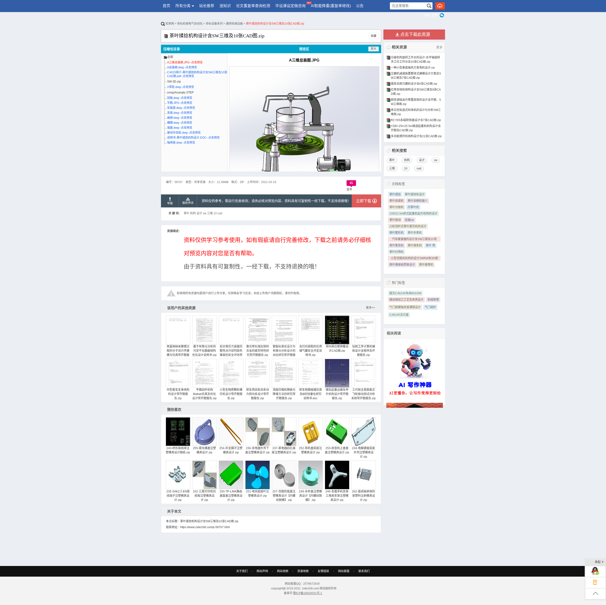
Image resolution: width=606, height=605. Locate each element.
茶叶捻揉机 (396, 200)
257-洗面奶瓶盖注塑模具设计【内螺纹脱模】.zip (283, 496)
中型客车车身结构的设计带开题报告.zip (178, 394)
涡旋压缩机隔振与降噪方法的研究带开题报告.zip (284, 394)
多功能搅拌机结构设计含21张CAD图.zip (416, 136)
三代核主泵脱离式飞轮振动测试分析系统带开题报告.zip (363, 394)
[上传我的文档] (440, 5)
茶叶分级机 (396, 207)
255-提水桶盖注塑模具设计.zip (204, 450)
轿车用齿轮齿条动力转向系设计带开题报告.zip (257, 394)
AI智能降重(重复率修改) (331, 6)
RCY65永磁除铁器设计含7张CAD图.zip (416, 120)
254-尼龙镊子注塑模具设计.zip (230, 450)
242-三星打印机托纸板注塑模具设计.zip (204, 496)
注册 (426, 15)
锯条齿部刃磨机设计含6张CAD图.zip (414, 83)
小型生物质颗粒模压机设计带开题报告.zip (231, 394)
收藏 (373, 36)
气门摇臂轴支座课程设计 (405, 307)
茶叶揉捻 (395, 194)
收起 (598, 562)
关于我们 (242, 571)
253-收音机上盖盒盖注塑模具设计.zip (337, 450)
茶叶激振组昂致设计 (402, 264)
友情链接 (323, 571)
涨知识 (225, 6)
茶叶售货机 (396, 245)
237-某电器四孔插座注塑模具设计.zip (284, 450)
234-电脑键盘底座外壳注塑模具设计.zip (363, 452)
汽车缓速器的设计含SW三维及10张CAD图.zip (414, 239)
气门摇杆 (430, 307)
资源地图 (303, 571)
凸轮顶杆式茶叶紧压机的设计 (407, 226)
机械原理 (433, 299)
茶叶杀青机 (415, 232)
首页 (166, 6)
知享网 (169, 23)
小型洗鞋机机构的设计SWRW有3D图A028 (414, 259)
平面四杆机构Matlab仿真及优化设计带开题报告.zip (204, 394)
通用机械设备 (234, 23)
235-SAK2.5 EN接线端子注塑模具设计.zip (178, 496)
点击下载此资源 (415, 34)
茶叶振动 (395, 220)
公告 (360, 6)
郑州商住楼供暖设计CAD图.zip (337, 348)
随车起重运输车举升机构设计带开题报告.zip (337, 394)
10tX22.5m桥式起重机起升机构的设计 (413, 213)
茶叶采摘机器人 (418, 200)
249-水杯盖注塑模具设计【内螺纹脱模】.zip (310, 496)
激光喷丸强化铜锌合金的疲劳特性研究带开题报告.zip (257, 351)
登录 (435, 15)
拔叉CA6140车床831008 (405, 293)
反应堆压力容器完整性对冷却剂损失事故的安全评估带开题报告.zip (231, 353)
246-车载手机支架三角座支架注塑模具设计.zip (336, 496)
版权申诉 (188, 203)
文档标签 (398, 184)
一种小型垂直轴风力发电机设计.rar (413, 67)
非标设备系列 (214, 23)
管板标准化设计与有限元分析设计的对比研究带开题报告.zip (284, 353)
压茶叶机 (413, 207)
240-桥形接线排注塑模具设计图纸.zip (178, 450)
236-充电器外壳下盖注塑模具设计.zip (257, 450)
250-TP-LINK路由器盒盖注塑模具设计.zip (231, 496)
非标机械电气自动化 (190, 23)
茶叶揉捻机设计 (415, 194)
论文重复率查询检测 (253, 6)
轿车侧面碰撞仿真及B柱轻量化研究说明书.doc (310, 394)
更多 (439, 47)
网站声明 (262, 571)
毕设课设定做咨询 (290, 6)
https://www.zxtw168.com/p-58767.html (205, 527)
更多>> (370, 307)
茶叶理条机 (415, 245)
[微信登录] (442, 15)
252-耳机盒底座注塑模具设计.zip (310, 450)
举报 (170, 203)
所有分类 (183, 6)
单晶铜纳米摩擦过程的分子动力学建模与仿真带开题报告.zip (178, 353)
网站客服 (343, 571)
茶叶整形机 (396, 232)
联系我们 (364, 571)
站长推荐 (206, 6)
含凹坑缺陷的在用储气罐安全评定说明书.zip (310, 351)
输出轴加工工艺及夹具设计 (406, 299)
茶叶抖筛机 (396, 252)
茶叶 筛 (430, 245)
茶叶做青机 (426, 264)
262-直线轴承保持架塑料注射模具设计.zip (363, 496)
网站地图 (282, 571)
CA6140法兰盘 (399, 314)
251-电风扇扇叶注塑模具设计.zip (257, 493)
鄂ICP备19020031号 (306, 593)
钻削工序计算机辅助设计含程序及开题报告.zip (363, 351)
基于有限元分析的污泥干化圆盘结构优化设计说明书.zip (204, 351)
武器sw (409, 220)
